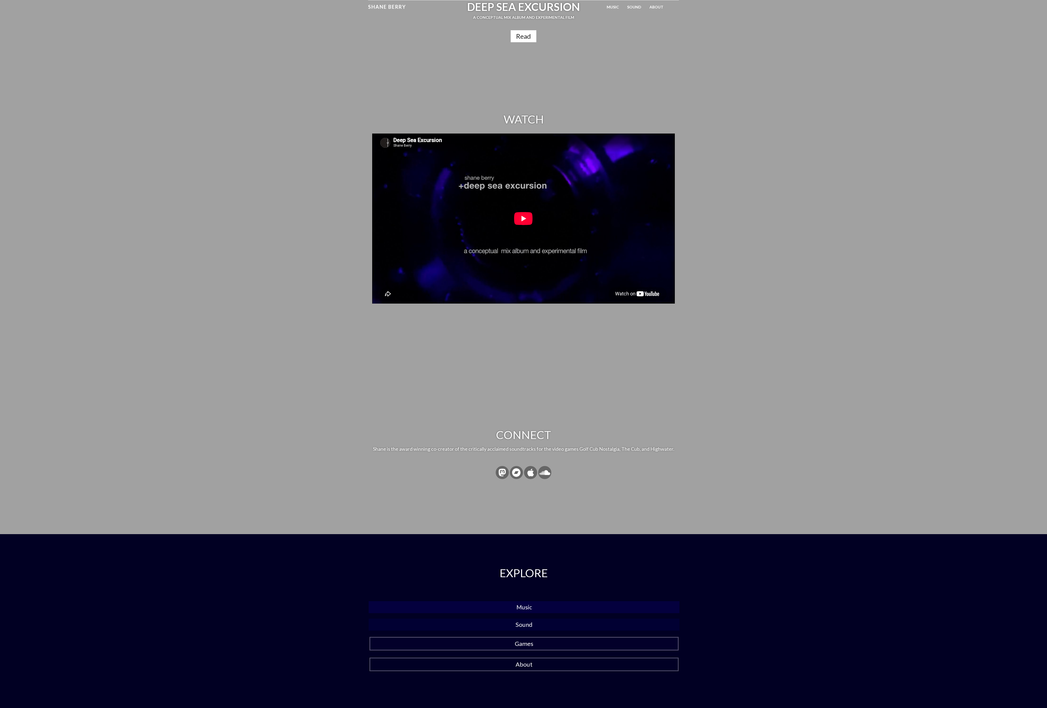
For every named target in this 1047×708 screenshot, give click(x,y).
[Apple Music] (530, 472)
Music (613, 7)
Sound (634, 7)
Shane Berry (387, 7)
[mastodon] (502, 472)
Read (523, 36)
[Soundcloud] (544, 472)
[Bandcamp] (516, 472)
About (656, 7)
